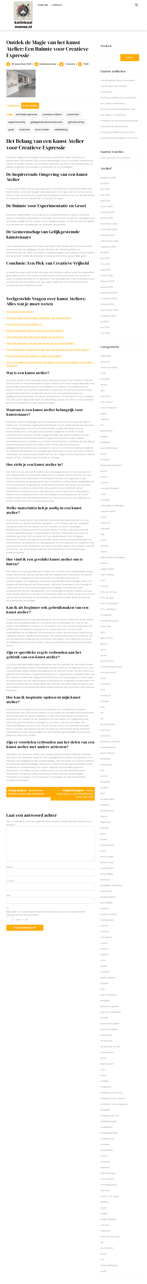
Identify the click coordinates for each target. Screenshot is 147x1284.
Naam (10, 866)
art (102, 424)
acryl (103, 373)
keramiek (105, 781)
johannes (105, 735)
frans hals (105, 626)
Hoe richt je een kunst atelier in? (24, 324)
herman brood (108, 672)
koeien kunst (107, 845)
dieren (103, 551)
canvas (104, 482)
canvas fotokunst (109, 488)
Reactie (11, 824)
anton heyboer (108, 407)
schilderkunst (107, 1138)
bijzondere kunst (109, 447)
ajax (102, 390)
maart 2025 (106, 275)
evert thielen (107, 574)
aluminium (105, 396)
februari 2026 (107, 212)
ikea (102, 706)
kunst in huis (106, 862)
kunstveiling (106, 873)
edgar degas (107, 568)
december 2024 (108, 292)
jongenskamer (108, 747)
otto (102, 960)
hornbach (105, 683)
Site (8, 895)
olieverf (104, 954)
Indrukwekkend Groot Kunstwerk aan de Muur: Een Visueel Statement (117, 86)
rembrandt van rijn (110, 1046)
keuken (104, 787)
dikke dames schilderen (112, 557)
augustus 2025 (108, 246)
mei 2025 (105, 263)
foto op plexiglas (109, 603)
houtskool (105, 695)
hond (103, 678)
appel (103, 413)
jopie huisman (107, 753)
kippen (104, 816)
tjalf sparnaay (107, 1173)
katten (104, 776)
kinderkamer (107, 810)
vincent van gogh (109, 1196)
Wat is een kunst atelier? (20, 311)
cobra (103, 517)
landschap (106, 891)
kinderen (105, 804)
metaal (104, 925)
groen (103, 655)
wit (102, 1242)
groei (11, 129)
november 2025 (108, 229)
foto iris (104, 586)
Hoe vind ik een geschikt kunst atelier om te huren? (35, 337)
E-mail (10, 881)
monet (104, 942)
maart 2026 (106, 206)
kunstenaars (107, 868)
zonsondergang (108, 1265)
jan (102, 718)
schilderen (105, 1086)
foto (102, 580)
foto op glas (107, 597)
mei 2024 (105, 333)
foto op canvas (108, 591)
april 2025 (105, 269)
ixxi (101, 712)
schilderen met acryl (111, 1092)
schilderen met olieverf (112, 1098)
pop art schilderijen (110, 1012)
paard (103, 965)
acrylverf (105, 378)
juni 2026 (104, 189)
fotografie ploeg (109, 620)
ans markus (106, 401)
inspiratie (24, 129)
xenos (103, 1253)
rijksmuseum (107, 1063)
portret (104, 1017)
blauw (103, 453)
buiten (103, 471)
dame (103, 540)
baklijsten (105, 442)
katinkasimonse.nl (23, 24)
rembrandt (106, 1040)
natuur (104, 948)
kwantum (105, 879)
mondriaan (106, 937)
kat (102, 770)
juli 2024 (104, 321)
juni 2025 (105, 258)
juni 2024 (105, 327)
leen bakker (106, 902)
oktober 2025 (107, 235)
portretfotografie (109, 1023)
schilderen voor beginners (114, 1104)
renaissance (107, 1052)
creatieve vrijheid (52, 114)
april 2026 (105, 200)
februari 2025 (107, 281)
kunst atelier (30, 105)
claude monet (108, 511)
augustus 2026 (108, 177)
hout (103, 689)
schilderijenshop (109, 1132)
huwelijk (104, 701)
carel (103, 494)
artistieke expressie (26, 114)
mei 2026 (105, 194)
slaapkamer (106, 1150)
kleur (102, 833)
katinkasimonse (47, 63)
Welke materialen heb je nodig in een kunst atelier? (35, 330)
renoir (103, 1058)
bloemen (105, 459)
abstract (105, 361)
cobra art (105, 522)
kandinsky (105, 758)
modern (104, 931)
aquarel (104, 419)
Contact (57, 5)
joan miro (105, 729)
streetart (105, 1161)
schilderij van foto (109, 1115)
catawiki (104, 499)
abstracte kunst (109, 367)
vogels (104, 1213)
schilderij (105, 1109)
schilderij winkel (108, 1121)
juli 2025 (104, 252)
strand (104, 1155)
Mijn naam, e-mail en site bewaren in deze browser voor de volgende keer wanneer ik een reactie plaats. (45, 913)
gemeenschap (76, 122)
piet (102, 988)
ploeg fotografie (109, 1006)
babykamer (106, 430)
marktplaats (107, 919)
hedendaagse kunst (111, 666)
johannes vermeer (110, 741)
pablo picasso (108, 977)
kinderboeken (107, 799)
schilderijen (106, 1127)
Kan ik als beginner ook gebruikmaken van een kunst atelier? (40, 343)
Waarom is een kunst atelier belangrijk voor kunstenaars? (38, 318)
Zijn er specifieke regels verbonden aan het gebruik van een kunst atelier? (48, 349)
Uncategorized (108, 1184)
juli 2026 (104, 183)
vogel (103, 1207)
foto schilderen (108, 609)
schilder (104, 1081)
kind (102, 793)
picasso (104, 983)
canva (103, 476)
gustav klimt (107, 660)
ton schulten (107, 1178)
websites (105, 1230)
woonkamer (106, 1247)
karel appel (106, 764)
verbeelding (60, 129)
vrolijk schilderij (108, 1219)
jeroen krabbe (107, 724)
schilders (105, 1144)
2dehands (105, 355)
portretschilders (109, 1029)
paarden (105, 971)
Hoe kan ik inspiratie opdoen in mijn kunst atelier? (34, 356)
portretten (106, 1035)
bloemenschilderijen (111, 465)
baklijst (104, 436)
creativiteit (73, 114)
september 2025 (109, 240)
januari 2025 (106, 286)
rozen (103, 1075)
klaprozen (105, 822)
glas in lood (106, 637)
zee (102, 1259)
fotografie (106, 614)
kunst (103, 850)
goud (103, 649)
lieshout (104, 908)
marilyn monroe (108, 914)
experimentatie (16, 122)
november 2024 (108, 298)
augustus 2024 (108, 315)
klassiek (104, 827)
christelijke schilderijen (112, 505)
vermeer (105, 1190)
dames (104, 545)
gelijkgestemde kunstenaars (46, 122)
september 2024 (109, 310)
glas (102, 632)
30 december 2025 (21, 63)
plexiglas (105, 1000)
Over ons (43, 5)
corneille (104, 528)
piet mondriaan (108, 994)
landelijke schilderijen (111, 885)
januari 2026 (106, 217)
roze (102, 1069)
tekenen (104, 1167)
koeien (104, 839)
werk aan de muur (110, 1236)
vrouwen (105, 1224)
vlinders (104, 1201)
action (103, 384)
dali (102, 534)
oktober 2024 (107, 304)
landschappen (108, 896)
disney (103, 563)
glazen (104, 643)
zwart (103, 1270)
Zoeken (105, 46)
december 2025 (108, 223)
